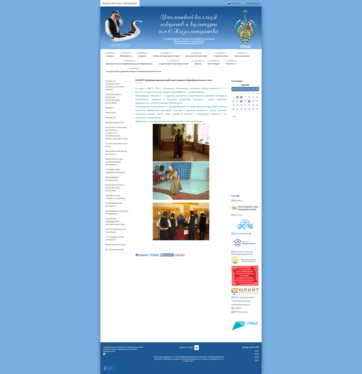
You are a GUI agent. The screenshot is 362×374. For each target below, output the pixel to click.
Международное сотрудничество (112, 178)
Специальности (221, 56)
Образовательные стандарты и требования (115, 197)
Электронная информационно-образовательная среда (115, 221)
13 (241, 101)
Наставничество (242, 56)
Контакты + (231, 63)
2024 (257, 357)
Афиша (198, 63)
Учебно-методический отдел (166, 56)
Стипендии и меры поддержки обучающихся (115, 171)
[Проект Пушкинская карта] (243, 297)
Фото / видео (214, 63)
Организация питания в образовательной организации (114, 188)
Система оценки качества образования (115, 230)
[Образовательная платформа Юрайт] (245, 288)
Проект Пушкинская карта (115, 245)
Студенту (142, 56)
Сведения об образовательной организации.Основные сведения (114, 85)
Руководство (110, 118)
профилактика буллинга (241, 301)
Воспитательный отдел (196, 56)
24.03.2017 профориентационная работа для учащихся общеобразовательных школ (173, 80)
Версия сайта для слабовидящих (120, 3)
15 (249, 101)
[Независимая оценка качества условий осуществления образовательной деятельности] (245, 266)
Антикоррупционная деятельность (113, 204)
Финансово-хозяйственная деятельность (116, 152)
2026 (257, 350)
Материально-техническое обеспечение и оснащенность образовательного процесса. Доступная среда (116, 133)
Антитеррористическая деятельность (114, 238)
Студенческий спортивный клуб (173, 63)
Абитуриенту (126, 56)
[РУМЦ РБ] (236, 308)
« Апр (233, 116)
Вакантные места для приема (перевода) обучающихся (114, 162)
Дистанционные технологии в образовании (116, 212)
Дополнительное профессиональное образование (129, 63)
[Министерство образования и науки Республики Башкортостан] (245, 258)
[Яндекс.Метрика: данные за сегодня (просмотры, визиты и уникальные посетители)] (112, 354)
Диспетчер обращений (114, 250)
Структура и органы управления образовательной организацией (113, 98)
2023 (257, 360)
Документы (109, 108)
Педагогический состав (114, 123)
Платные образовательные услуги (116, 145)
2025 (257, 353)
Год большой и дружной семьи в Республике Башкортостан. (134, 71)
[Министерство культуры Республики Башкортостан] (245, 251)
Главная (110, 56)
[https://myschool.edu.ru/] (239, 312)
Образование (110, 113)
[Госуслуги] (245, 237)
